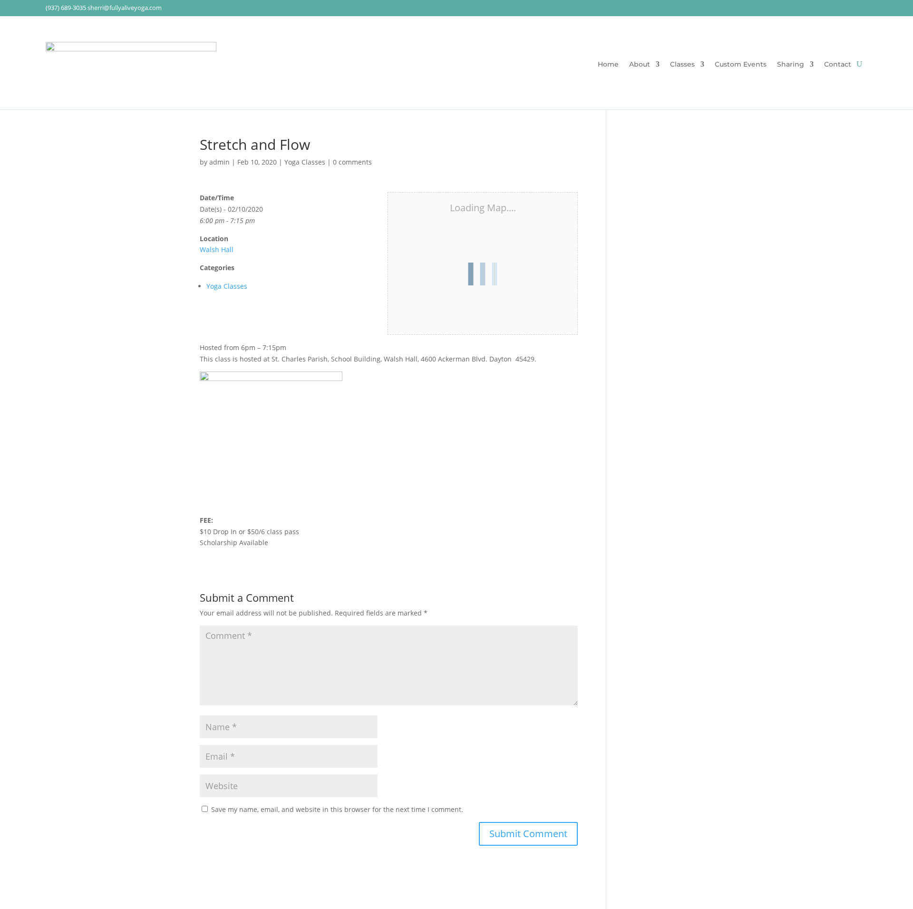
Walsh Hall (216, 249)
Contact (837, 64)
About (639, 64)
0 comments (352, 161)
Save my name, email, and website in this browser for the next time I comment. (337, 809)
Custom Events (741, 64)
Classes (682, 64)
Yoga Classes (304, 161)
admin (219, 161)
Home (608, 64)
